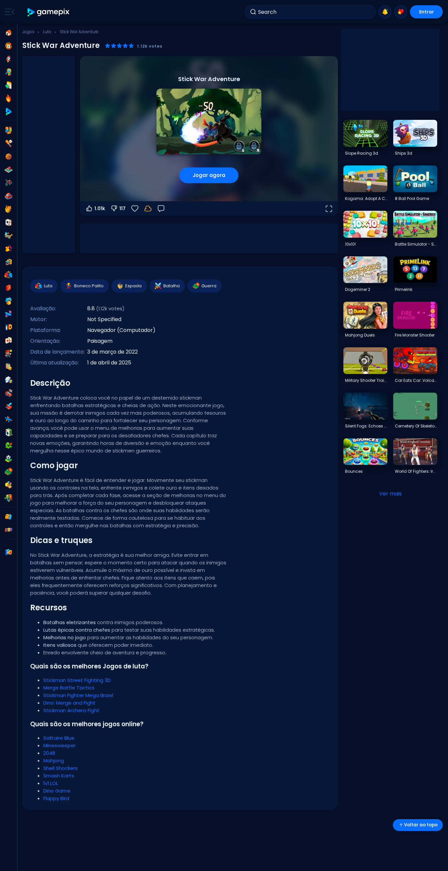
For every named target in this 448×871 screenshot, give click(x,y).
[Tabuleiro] (8, 169)
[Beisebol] (8, 143)
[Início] (8, 32)
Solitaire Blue (58, 737)
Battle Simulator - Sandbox (416, 244)
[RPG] (8, 406)
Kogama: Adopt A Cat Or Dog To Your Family (366, 198)
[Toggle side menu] (8, 12)
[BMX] (8, 182)
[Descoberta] (8, 72)
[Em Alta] (8, 98)
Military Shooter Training (366, 380)
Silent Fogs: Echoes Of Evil (366, 426)
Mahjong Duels (360, 335)
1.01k (99, 208)
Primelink (403, 289)
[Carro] (8, 196)
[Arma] (8, 314)
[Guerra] (8, 471)
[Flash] (8, 287)
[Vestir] (8, 248)
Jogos (28, 31)
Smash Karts (58, 775)
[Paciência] (8, 432)
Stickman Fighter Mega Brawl (78, 695)
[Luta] (8, 274)
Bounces (354, 471)
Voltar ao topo (421, 825)
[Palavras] (8, 484)
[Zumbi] (8, 498)
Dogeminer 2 (357, 289)
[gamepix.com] (49, 12)
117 (122, 208)
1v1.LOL (50, 783)
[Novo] (8, 85)
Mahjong (53, 760)
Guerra (208, 286)
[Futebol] (8, 458)
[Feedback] (161, 208)
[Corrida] (8, 393)
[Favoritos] (400, 11)
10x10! (350, 244)
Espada (133, 286)
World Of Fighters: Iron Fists (416, 471)
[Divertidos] (8, 301)
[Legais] (8, 235)
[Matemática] (8, 366)
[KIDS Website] (8, 529)
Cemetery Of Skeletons (416, 426)
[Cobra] (8, 445)
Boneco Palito (89, 286)
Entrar (426, 12)
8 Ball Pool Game (412, 198)
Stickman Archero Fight (71, 710)
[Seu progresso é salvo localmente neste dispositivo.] (148, 208)
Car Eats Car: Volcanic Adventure (416, 380)
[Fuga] (8, 261)
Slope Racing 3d (361, 153)
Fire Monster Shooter (415, 335)
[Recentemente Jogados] (8, 46)
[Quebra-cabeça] (8, 379)
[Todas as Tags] (8, 516)
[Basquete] (8, 156)
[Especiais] (8, 111)
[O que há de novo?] (385, 11)
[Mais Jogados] (8, 59)
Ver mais (390, 493)
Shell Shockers (60, 768)
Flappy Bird (56, 798)
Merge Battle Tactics (68, 687)
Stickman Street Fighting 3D (77, 680)
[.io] (8, 327)
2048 (49, 753)
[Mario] (8, 353)
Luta (47, 31)
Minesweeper (59, 745)
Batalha (171, 286)
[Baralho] (8, 222)
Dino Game (57, 790)
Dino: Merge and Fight (69, 702)
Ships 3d (403, 153)
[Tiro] (8, 419)
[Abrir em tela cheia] (329, 208)
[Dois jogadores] (8, 130)
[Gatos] (8, 209)
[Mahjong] (8, 340)
